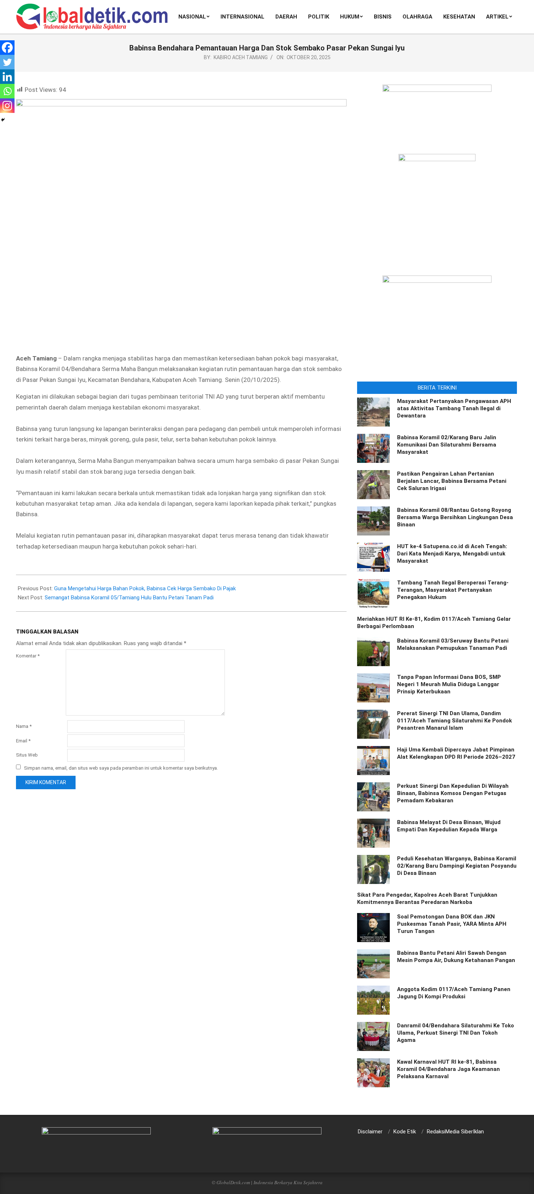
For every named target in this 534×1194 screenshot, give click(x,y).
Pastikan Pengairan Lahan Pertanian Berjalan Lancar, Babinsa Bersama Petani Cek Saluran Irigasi (451, 481)
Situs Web (27, 755)
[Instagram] (7, 105)
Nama (24, 726)
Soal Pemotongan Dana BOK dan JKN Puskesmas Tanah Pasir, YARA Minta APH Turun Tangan (451, 923)
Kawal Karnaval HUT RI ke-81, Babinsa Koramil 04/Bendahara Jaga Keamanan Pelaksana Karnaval (448, 1069)
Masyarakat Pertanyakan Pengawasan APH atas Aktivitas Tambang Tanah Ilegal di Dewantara (454, 408)
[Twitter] (7, 62)
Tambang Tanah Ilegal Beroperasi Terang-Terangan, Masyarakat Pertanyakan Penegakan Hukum (453, 589)
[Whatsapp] (7, 91)
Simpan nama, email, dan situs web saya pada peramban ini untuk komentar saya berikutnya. (121, 767)
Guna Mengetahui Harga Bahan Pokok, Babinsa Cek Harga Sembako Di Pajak (145, 588)
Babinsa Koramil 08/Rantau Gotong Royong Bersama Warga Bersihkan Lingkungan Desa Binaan (455, 517)
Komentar (28, 656)
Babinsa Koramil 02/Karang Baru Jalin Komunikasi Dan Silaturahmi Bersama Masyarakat (446, 444)
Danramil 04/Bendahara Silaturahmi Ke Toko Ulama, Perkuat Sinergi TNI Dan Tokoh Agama (455, 1032)
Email (23, 740)
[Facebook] (7, 47)
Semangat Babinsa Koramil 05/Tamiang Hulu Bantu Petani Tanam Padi (129, 597)
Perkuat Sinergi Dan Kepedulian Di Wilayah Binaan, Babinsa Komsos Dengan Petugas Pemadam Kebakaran (453, 793)
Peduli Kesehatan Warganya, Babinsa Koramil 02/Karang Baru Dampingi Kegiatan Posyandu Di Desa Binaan (457, 865)
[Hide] (3, 120)
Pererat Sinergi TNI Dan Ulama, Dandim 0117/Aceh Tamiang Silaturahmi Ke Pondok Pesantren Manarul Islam (454, 720)
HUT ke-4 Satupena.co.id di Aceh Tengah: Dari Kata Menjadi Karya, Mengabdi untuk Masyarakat (452, 553)
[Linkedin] (7, 76)
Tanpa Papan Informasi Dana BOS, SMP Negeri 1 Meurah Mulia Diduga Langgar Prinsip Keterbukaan (449, 684)
